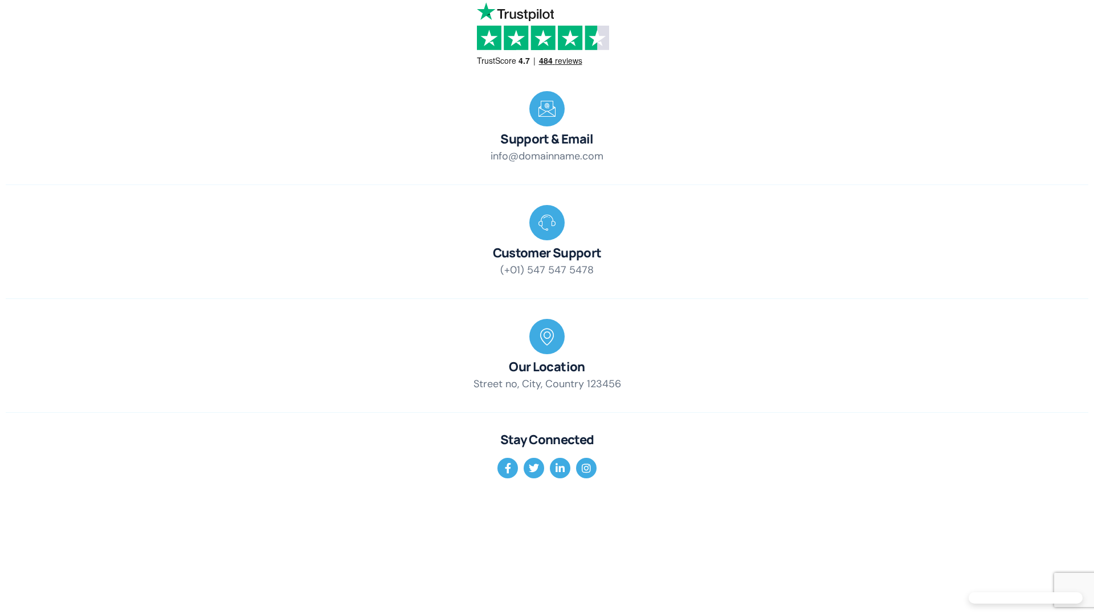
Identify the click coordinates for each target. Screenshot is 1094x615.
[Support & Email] (547, 108)
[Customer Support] (547, 222)
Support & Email (546, 138)
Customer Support (547, 252)
